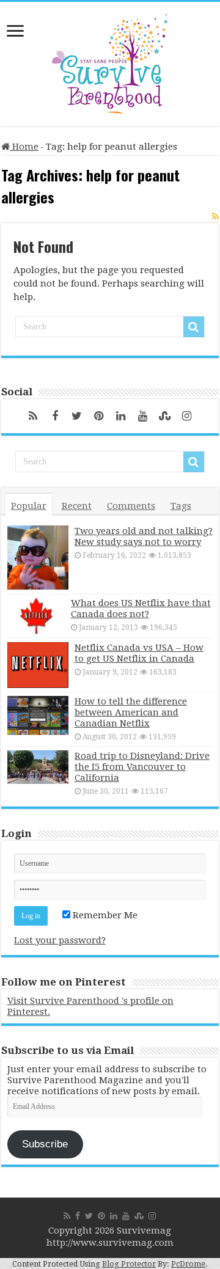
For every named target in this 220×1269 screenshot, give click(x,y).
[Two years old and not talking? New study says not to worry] (37, 557)
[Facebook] (55, 416)
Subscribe (45, 1144)
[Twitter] (77, 416)
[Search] (193, 326)
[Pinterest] (99, 416)
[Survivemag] (110, 61)
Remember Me (104, 915)
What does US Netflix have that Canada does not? (141, 609)
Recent (77, 505)
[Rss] (33, 416)
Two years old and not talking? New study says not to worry (144, 536)
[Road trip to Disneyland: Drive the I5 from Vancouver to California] (37, 767)
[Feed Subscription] (215, 216)
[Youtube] (143, 416)
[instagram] (187, 416)
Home (24, 146)
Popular (28, 505)
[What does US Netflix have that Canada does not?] (36, 616)
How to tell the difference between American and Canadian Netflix (131, 712)
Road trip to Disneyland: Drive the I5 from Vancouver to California (142, 766)
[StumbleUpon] (165, 416)
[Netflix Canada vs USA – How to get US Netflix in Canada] (37, 665)
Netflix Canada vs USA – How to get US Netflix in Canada (139, 653)
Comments (131, 505)
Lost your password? (60, 940)
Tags (180, 505)
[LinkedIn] (121, 416)
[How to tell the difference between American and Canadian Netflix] (37, 715)
